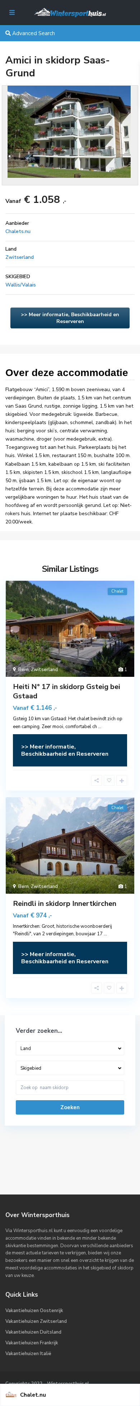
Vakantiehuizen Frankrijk (31, 1343)
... (99, 726)
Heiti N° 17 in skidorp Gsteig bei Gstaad (66, 691)
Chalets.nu (18, 231)
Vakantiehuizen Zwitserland (36, 1321)
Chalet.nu (33, 1394)
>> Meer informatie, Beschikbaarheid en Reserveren (70, 318)
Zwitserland (19, 257)
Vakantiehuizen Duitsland (33, 1332)
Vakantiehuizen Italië (28, 1353)
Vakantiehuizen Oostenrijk (34, 1310)
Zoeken (70, 1107)
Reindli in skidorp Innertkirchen (64, 903)
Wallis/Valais (20, 284)
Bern (23, 669)
